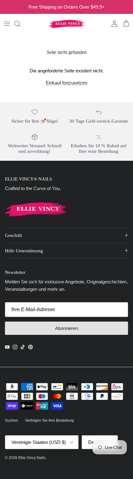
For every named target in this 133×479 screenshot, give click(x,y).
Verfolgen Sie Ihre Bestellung (49, 420)
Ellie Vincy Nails (32, 458)
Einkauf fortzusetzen (66, 82)
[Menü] (7, 23)
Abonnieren (66, 328)
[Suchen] (20, 23)
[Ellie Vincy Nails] (66, 23)
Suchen (11, 420)
